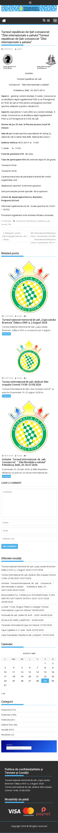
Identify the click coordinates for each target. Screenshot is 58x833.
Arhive (9, 744)
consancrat (20, 221)
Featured (5, 709)
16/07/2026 (8, 378)
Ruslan (19, 316)
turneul (4, 224)
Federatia (7, 221)
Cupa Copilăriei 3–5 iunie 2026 (16, 630)
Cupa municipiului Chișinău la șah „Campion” (21, 635)
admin (19, 49)
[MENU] (55, 20)
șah (48, 221)
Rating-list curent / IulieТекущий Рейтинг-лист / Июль (15, 236)
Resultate (6, 734)
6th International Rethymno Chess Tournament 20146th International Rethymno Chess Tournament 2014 (43, 238)
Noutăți (4, 729)
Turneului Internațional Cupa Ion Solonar (20, 625)
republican (41, 221)
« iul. (3, 693)
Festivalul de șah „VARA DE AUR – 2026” (20, 615)
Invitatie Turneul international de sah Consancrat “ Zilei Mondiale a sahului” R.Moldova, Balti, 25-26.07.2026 (27, 586)
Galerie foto (7, 724)
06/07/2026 (8, 455)
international (31, 221)
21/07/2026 (8, 316)
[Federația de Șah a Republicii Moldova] (29, 10)
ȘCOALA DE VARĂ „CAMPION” (16, 620)
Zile (9, 224)
